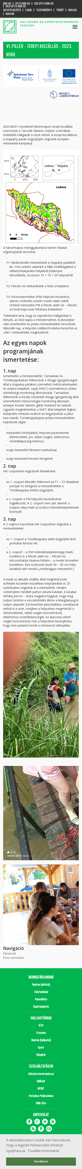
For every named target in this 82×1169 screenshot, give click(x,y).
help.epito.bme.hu (16, 6)
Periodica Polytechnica (41, 1095)
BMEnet (41, 1081)
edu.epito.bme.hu (44, 3)
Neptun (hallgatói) (41, 1040)
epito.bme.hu (22, 3)
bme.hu (7, 3)
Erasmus (41, 1032)
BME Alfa (41, 1103)
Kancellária (41, 999)
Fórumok (9, 953)
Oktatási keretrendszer (41, 1073)
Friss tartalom (13, 958)
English (72, 10)
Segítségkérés (41, 1006)
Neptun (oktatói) (41, 984)
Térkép (60, 10)
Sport (41, 1047)
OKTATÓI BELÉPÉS (12, 10)
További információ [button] (43, 1150)
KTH (41, 1025)
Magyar (10, 13)
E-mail (28, 10)
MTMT (41, 1088)
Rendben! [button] (41, 1161)
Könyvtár (41, 1054)
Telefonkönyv (44, 10)
